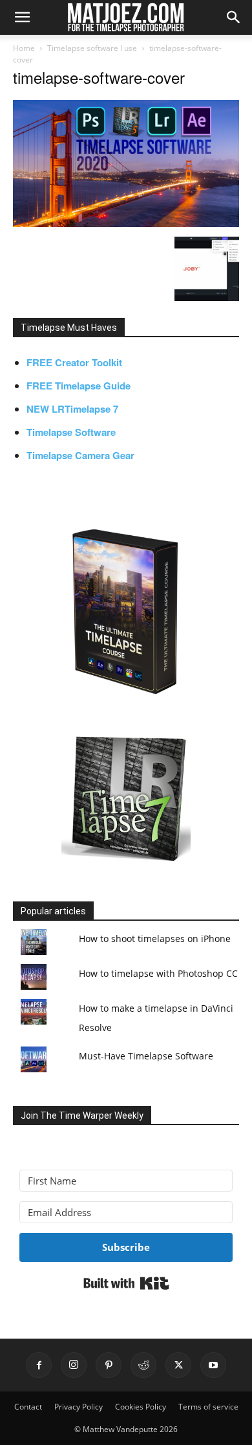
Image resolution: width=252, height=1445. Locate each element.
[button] (22, 17)
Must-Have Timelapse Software (146, 1056)
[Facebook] (39, 1365)
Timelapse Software (71, 432)
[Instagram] (74, 1365)
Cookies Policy (140, 1406)
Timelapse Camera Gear (80, 455)
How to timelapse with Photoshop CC (158, 973)
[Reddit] (143, 1365)
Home (24, 48)
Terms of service (208, 1406)
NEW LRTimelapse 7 (72, 409)
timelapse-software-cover (99, 77)
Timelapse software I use (92, 48)
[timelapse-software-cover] (126, 223)
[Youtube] (213, 1365)
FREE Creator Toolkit (74, 362)
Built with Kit (126, 1283)
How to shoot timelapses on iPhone (155, 938)
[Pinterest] (108, 1365)
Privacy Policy (78, 1406)
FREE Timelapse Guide (78, 385)
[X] (178, 1365)
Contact (28, 1406)
